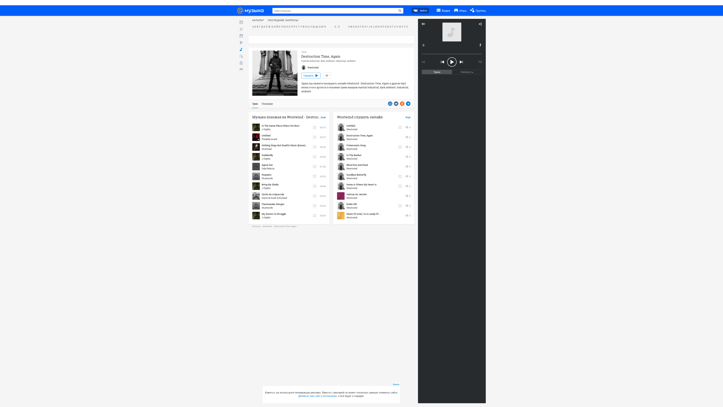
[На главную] (252, 11)
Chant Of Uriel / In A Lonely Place (364, 214)
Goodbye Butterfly (356, 174)
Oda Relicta (268, 168)
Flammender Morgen (273, 204)
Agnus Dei (267, 165)
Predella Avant (269, 139)
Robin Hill (351, 204)
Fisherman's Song (356, 145)
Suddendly (267, 155)
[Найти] (400, 11)
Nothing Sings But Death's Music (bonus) (284, 145)
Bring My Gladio (270, 184)
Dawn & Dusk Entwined (274, 198)
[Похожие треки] (480, 45)
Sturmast (267, 149)
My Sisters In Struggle (274, 214)
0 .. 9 (337, 26)
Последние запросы (283, 20)
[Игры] (241, 69)
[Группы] (241, 56)
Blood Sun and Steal (357, 165)
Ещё (323, 117)
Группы (480, 10)
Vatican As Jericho (356, 194)
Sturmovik (267, 178)
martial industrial (310, 61)
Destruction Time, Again (359, 135)
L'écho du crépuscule (273, 194)
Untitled (266, 135)
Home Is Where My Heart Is (361, 184)
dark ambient (327, 61)
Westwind (351, 129)
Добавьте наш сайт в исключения (317, 396)
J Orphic (266, 129)
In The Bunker (354, 155)
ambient (351, 61)
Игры (463, 10)
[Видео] (241, 42)
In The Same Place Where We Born (280, 125)
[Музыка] (241, 49)
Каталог (258, 20)
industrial (341, 61)
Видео (445, 10)
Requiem (266, 174)
